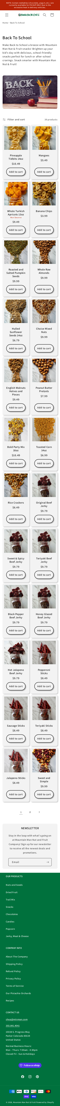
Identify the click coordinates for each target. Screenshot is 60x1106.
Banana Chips (44, 211)
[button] (6, 15)
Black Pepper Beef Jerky (16, 615)
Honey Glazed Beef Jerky (44, 615)
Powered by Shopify (45, 1102)
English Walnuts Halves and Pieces (16, 391)
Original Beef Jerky (44, 504)
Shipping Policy (14, 964)
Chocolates (12, 914)
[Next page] (39, 812)
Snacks (9, 906)
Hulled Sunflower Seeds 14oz (16, 332)
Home (5, 22)
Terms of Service (15, 985)
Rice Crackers (16, 502)
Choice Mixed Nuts (44, 330)
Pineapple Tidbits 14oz (16, 157)
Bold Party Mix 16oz (15, 448)
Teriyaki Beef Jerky (44, 560)
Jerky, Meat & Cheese (17, 936)
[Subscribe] (47, 862)
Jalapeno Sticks (16, 777)
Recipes (10, 1000)
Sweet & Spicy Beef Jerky (16, 560)
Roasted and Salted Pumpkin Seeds (15, 273)
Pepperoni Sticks (44, 671)
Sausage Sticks (16, 725)
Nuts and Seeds (14, 884)
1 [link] (21, 812)
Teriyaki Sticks (44, 725)
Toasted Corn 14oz (44, 448)
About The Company (17, 956)
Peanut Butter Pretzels (44, 389)
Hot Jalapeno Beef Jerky (16, 671)
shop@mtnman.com (17, 1019)
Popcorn (10, 928)
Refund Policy (13, 971)
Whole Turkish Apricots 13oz (16, 212)
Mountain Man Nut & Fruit (24, 1102)
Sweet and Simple (44, 779)
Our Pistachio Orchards (18, 993)
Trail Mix (10, 899)
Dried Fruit (12, 892)
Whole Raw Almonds (44, 271)
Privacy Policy (13, 978)
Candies (10, 921)
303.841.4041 (13, 1025)
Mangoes (44, 155)
